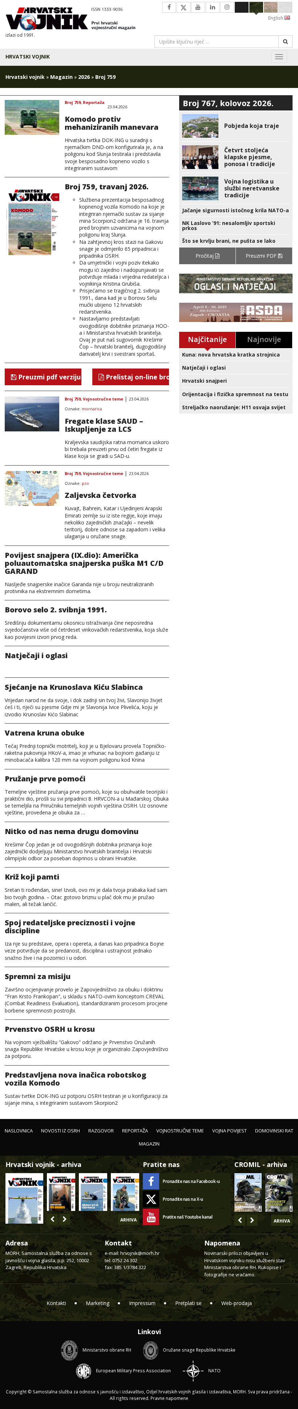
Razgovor (101, 1130)
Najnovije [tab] (264, 339)
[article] (236, 126)
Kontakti (56, 1303)
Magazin (61, 76)
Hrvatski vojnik (27, 56)
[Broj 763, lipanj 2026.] (125, 1192)
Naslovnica (19, 1130)
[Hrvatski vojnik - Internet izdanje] (74, 19)
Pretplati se (188, 1303)
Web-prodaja (236, 1303)
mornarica (92, 409)
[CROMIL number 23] (248, 1192)
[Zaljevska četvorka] (32, 488)
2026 (84, 76)
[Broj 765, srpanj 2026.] (61, 1192)
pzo (85, 483)
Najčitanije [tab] (207, 339)
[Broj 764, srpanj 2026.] (93, 1192)
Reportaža (94, 102)
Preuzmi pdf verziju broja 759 (48, 377)
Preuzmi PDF (262, 255)
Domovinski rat (274, 1130)
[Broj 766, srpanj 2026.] (24, 1197)
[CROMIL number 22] (279, 1192)
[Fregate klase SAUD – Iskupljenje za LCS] (32, 413)
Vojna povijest (229, 1130)
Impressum (142, 1303)
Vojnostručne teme (103, 399)
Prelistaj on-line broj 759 (136, 377)
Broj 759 (73, 102)
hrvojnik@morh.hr (140, 1253)
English (276, 18)
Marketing (97, 1303)
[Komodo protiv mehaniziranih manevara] (32, 117)
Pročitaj (205, 255)
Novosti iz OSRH (60, 1130)
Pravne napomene (169, 1398)
